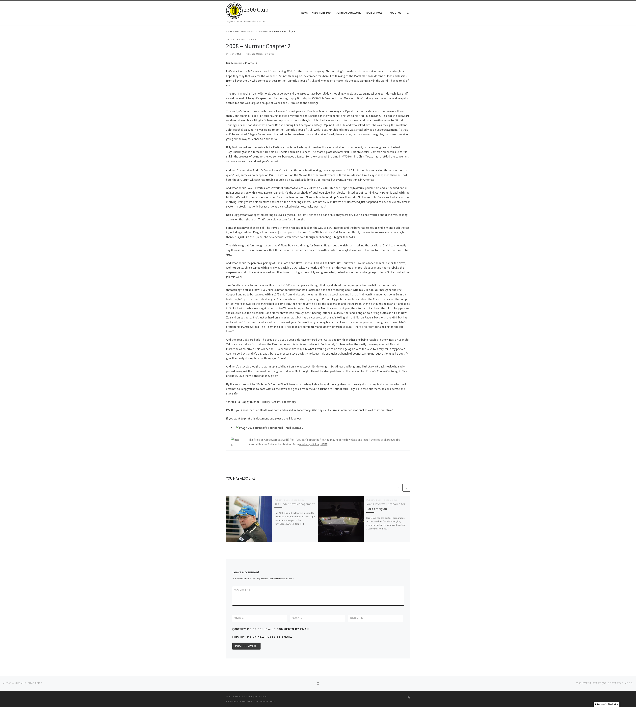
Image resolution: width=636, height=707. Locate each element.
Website (356, 617)
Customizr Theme (267, 701)
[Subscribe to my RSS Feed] (409, 697)
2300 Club (240, 696)
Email (297, 617)
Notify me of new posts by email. (263, 636)
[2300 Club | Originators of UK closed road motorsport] (234, 10)
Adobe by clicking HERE (313, 444)
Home (229, 31)
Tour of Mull (235, 54)
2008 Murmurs (264, 31)
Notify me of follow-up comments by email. (273, 629)
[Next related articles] (406, 488)
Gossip (251, 31)
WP (238, 701)
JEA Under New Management (294, 504)
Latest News (240, 31)
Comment (242, 589)
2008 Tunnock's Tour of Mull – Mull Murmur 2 (275, 428)
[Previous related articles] (398, 488)
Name (239, 617)
